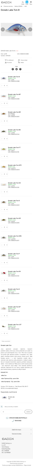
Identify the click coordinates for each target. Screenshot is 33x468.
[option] (16, 29)
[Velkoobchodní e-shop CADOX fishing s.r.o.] (1, 6)
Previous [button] (3, 29)
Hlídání (22, 62)
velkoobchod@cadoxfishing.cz (18, 418)
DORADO (8, 55)
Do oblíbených (10, 60)
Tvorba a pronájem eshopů (9, 465)
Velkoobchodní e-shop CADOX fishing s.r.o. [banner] (6, 3)
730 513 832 (18, 420)
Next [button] (30, 29)
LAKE (25, 6)
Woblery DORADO (18, 6)
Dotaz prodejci (24, 60)
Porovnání (9, 62)
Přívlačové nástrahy (8, 6)
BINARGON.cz (19, 465)
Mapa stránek (27, 465)
